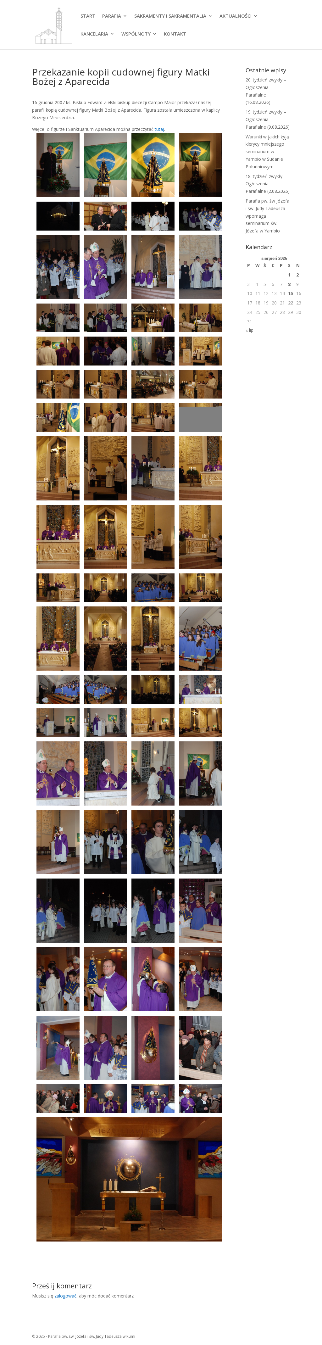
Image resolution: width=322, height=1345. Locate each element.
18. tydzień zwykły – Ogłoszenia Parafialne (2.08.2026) (268, 183)
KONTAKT (175, 34)
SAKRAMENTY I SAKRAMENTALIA (170, 16)
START (87, 16)
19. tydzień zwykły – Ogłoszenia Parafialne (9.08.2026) (268, 119)
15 (290, 293)
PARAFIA (111, 16)
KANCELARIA (94, 34)
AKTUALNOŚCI (235, 16)
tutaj (159, 129)
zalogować (65, 1296)
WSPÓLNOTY (136, 34)
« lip (249, 330)
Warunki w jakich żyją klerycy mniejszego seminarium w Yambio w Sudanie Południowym (267, 152)
